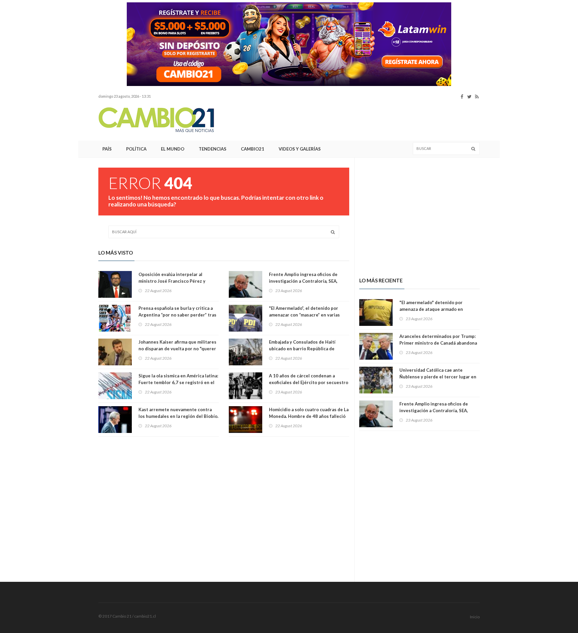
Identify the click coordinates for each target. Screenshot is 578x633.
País (107, 149)
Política (136, 149)
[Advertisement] (55, 102)
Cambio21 (252, 149)
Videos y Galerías (300, 149)
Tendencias (212, 149)
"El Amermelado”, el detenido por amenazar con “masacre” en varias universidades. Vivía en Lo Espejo (304, 314)
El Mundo (172, 149)
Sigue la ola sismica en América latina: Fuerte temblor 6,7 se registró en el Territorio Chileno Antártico (178, 382)
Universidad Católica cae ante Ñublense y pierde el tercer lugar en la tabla (437, 376)
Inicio (475, 616)
